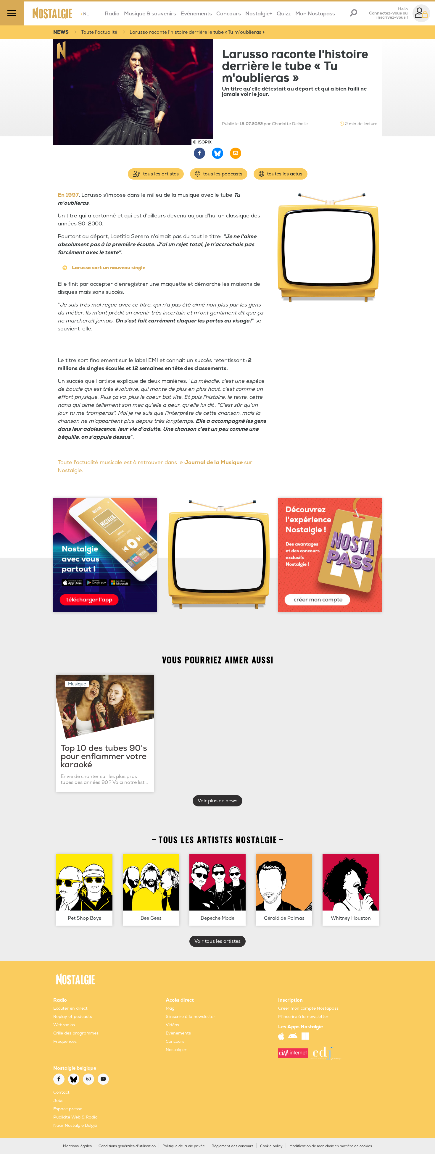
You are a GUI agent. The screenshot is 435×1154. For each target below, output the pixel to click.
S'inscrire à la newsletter (190, 1016)
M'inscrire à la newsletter (303, 1016)
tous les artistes (160, 174)
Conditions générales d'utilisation (127, 1146)
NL (85, 14)
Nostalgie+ (258, 13)
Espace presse (67, 1108)
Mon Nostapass (315, 13)
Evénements (196, 13)
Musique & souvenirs (150, 13)
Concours (228, 13)
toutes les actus (284, 174)
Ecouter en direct (70, 1008)
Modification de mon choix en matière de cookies (330, 1146)
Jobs (58, 1100)
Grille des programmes (76, 1033)
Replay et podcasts (72, 1016)
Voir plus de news (217, 801)
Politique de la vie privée (183, 1146)
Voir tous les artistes (217, 941)
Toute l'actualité (99, 32)
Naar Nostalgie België (75, 1125)
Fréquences (65, 1041)
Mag (170, 1008)
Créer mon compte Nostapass (308, 1008)
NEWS (61, 32)
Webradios (64, 1024)
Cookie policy (271, 1146)
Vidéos (172, 1024)
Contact (61, 1092)
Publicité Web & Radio (75, 1117)
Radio (112, 13)
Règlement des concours (232, 1146)
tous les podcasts (222, 174)
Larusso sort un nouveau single (108, 268)
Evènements (178, 1033)
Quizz (284, 13)
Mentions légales (77, 1146)
